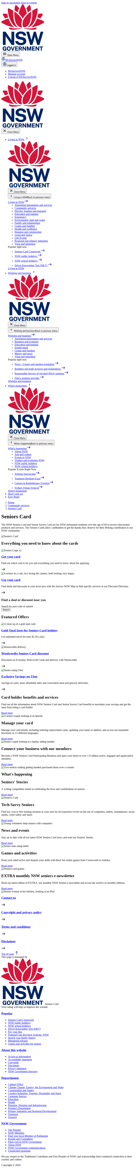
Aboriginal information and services (33, 205)
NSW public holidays (26, 463)
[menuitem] (16, 71)
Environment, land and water (30, 220)
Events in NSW (23, 457)
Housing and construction (28, 232)
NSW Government (14, 1123)
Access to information (19, 1056)
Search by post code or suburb (17, 606)
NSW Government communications (26, 1147)
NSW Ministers (16, 1133)
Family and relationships (27, 223)
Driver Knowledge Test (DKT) (24, 1028)
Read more (7, 713)
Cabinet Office (15, 1084)
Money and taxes (24, 353)
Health (11, 1102)
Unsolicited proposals (19, 1150)
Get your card (10, 556)
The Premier (14, 1130)
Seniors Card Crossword (21, 1019)
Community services (25, 208)
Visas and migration (25, 243)
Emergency (21, 217)
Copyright (13, 1062)
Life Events (21, 238)
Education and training (26, 214)
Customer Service (17, 1096)
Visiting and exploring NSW (29, 460)
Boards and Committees (20, 1139)
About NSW (21, 451)
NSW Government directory (23, 1071)
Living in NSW (18, 202)
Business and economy (27, 341)
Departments (10, 1078)
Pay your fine (15, 1031)
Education (13, 1099)
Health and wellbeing (26, 229)
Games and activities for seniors (24, 1043)
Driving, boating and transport (30, 211)
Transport (13, 1114)
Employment (21, 347)
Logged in (11, 65)
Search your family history (22, 1037)
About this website (13, 1050)
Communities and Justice (21, 1090)
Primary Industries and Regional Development (32, 1111)
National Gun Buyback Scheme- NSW (28, 1034)
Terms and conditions (16, 926)
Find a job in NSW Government (25, 1141)
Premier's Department (19, 1108)
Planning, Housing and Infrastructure (27, 1105)
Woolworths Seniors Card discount (25, 653)
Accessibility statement (20, 1059)
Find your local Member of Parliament (28, 1136)
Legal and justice (23, 235)
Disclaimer (8, 941)
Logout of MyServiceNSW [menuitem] (22, 77)
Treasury (12, 1117)
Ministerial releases (18, 1040)
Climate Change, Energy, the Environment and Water (36, 1087)
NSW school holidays (26, 466)
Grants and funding (25, 226)
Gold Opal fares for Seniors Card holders (29, 630)
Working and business (21, 335)
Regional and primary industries (31, 241)
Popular (6, 1013)
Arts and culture (23, 454)
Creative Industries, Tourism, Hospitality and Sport (34, 1093)
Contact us (8, 897)
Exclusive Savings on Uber (19, 676)
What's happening (19, 448)
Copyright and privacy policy (21, 912)
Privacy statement (17, 1068)
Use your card (10, 580)
